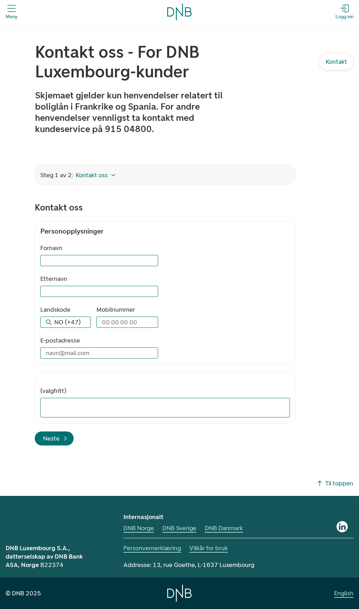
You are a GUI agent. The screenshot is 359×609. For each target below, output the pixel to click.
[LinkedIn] (342, 526)
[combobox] (65, 322)
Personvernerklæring (152, 548)
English (343, 593)
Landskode (55, 309)
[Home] (179, 593)
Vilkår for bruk (208, 548)
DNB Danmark (224, 528)
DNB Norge (138, 528)
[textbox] (167, 407)
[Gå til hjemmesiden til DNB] (179, 11)
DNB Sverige (179, 528)
